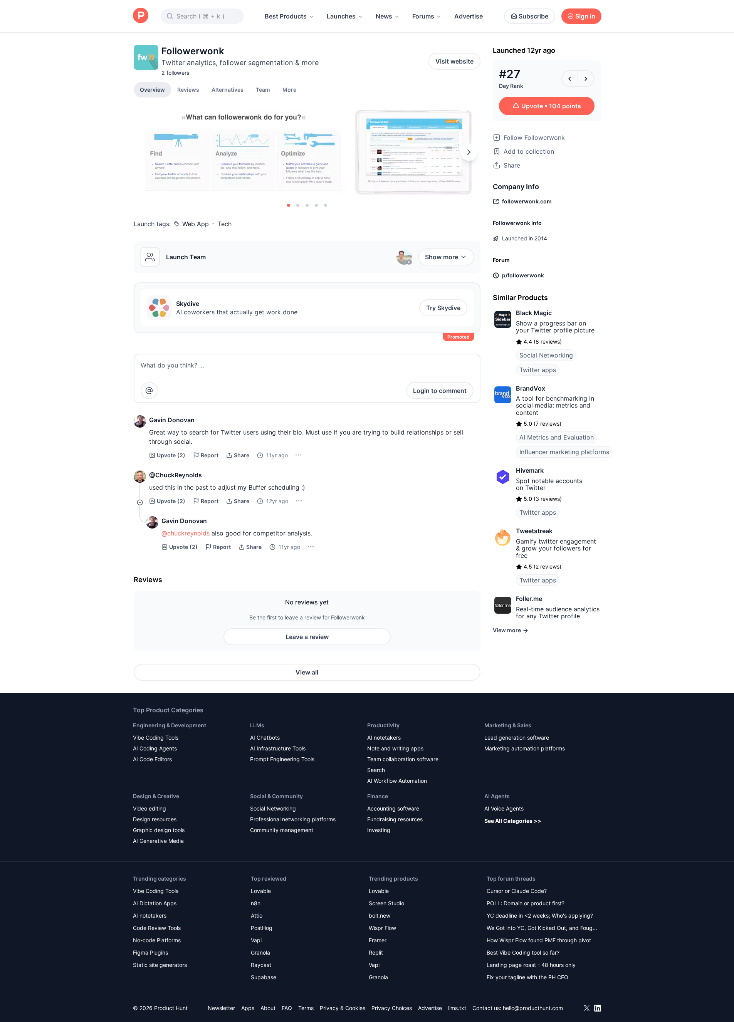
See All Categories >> (512, 820)
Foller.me (529, 598)
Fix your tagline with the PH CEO (527, 977)
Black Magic (534, 313)
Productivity (383, 725)
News (384, 16)
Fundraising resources (395, 819)
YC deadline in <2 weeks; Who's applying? (540, 915)
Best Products (286, 16)
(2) (171, 455)
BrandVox (530, 388)
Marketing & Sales (507, 725)
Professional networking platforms (293, 819)
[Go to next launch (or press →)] (586, 78)
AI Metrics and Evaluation (556, 437)
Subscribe (533, 16)
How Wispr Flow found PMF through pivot (539, 940)
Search (376, 770)
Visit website (454, 61)
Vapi (256, 940)
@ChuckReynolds (175, 475)
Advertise (468, 16)
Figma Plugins (150, 952)
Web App (195, 224)
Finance (377, 796)
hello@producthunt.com (533, 1008)
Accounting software (393, 808)
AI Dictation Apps (154, 903)
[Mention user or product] (149, 390)
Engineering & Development (169, 725)
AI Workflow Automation (397, 780)
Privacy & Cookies (342, 1008)
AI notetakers (384, 737)
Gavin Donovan (172, 420)
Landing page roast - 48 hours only (531, 965)
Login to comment (440, 390)
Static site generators (160, 965)
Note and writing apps (395, 748)
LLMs (257, 725)
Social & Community (276, 796)
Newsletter (221, 1008)
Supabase (263, 977)
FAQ (287, 1008)
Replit (376, 952)
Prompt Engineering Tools (282, 759)
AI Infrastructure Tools (278, 748)
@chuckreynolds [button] (185, 533)
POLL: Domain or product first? (525, 903)
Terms (306, 1008)
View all (307, 672)
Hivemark (530, 470)
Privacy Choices (391, 1008)
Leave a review (307, 637)
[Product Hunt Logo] (140, 16)
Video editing (149, 808)
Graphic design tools (159, 830)
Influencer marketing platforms (564, 452)
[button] (289, 89)
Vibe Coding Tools (155, 737)
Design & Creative (156, 796)
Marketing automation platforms (524, 748)
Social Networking (546, 355)
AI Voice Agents (504, 808)
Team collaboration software (402, 759)
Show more (441, 257)
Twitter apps (537, 370)
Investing (378, 830)
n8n (255, 903)
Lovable (261, 891)
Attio (256, 915)
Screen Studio (386, 903)
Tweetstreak (534, 531)
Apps (247, 1008)
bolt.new (379, 915)
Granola (260, 952)
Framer (377, 940)
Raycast (261, 965)
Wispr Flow (382, 928)
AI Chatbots (265, 737)
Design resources (154, 819)
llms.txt (457, 1008)
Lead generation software (516, 737)
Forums (423, 16)
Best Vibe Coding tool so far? (523, 952)
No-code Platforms (157, 940)
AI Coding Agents (155, 748)
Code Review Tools (157, 928)
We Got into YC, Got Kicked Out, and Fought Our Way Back (542, 929)
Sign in (585, 16)
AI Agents (497, 796)
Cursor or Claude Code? (517, 891)
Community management (281, 830)
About (267, 1008)
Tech (225, 224)
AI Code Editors (152, 759)
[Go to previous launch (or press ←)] (570, 78)
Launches (341, 16)
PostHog (261, 928)
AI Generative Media (158, 840)
